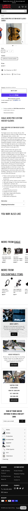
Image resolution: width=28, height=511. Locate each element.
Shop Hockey (14, 365)
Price (2, 63)
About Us (14, 334)
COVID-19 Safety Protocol (5, 472)
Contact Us (17, 480)
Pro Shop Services (6, 476)
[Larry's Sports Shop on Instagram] (15, 488)
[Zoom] (22, 41)
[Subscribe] (22, 421)
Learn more (4, 102)
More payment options (14, 98)
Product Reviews (18, 470)
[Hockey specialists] (14, 346)
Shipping (3, 87)
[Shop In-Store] (14, 377)
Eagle (17, 242)
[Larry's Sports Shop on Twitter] (20, 488)
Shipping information (7, 204)
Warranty (4, 201)
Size (2, 48)
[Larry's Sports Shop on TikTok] (23, 488)
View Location (14, 400)
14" (7, 51)
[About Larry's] (14, 315)
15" (11, 51)
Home (2, 15)
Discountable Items (12, 274)
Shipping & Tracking (19, 473)
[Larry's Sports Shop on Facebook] (17, 488)
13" (3, 51)
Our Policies (17, 476)
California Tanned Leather (9, 58)
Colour (3, 55)
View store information (9, 112)
